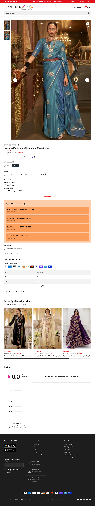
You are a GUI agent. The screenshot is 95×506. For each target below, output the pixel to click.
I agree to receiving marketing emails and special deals (15, 470)
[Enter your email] (22, 465)
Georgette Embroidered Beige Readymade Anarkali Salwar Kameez (46, 356)
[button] (17, 391)
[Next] (87, 80)
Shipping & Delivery (69, 447)
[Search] (89, 13)
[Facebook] (5, 1)
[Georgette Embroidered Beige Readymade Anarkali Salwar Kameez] (47, 328)
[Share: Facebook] (10, 259)
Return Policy (67, 452)
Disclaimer (67, 450)
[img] (10, 145)
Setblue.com (61, 500)
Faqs (35, 450)
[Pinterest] (17, 1)
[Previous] (15, 80)
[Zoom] (87, 23)
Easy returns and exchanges (15, 249)
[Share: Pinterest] (16, 259)
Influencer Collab (38, 455)
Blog (35, 447)
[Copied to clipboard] (19, 259)
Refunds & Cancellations (71, 455)
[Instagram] (11, 1)
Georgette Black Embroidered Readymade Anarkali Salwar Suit (17, 356)
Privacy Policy (68, 444)
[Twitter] (8, 1)
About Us (36, 444)
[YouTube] (14, 1)
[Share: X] (13, 259)
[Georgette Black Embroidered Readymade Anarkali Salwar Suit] (18, 328)
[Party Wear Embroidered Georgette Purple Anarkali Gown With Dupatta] (77, 328)
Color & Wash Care (12, 254)
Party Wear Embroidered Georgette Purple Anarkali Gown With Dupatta (76, 356)
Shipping (6, 154)
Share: (6, 259)
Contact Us (37, 452)
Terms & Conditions (69, 458)
